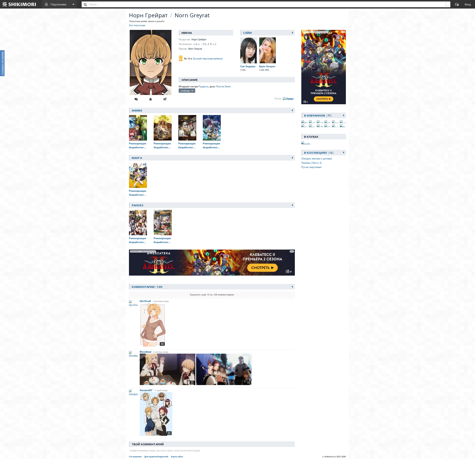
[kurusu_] (343, 121)
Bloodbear (146, 351)
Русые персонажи (311, 167)
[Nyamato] (304, 125)
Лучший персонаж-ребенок (208, 58)
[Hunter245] (327, 121)
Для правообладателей (156, 456)
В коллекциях (318, 152)
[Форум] (456, 4)
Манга (137, 158)
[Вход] (468, 4)
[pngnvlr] (312, 125)
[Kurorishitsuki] (335, 121)
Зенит (227, 86)
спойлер (185, 90)
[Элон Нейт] (343, 125)
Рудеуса (203, 86)
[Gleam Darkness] (304, 121)
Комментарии (147, 287)
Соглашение (135, 456)
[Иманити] (335, 125)
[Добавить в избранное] (150, 99)
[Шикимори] (19, 4)
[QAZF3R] (320, 125)
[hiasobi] (320, 121)
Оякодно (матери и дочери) (316, 158)
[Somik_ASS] (327, 125)
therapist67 (146, 390)
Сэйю (247, 33)
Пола (219, 86)
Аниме (137, 110)
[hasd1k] (312, 121)
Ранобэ (137, 205)
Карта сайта (177, 456)
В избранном (317, 115)
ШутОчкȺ (145, 301)
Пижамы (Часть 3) (311, 162)
